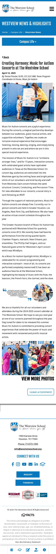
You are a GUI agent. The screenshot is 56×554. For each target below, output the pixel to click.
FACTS (42, 464)
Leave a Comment (41, 392)
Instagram (18, 464)
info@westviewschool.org (28, 448)
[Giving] (36, 550)
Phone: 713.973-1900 (28, 444)
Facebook (13, 464)
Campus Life (27, 42)
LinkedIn (36, 464)
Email (30, 464)
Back (6, 57)
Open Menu (51, 9)
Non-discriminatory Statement (27, 542)
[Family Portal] (20, 550)
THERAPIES (28, 482)
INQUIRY (28, 474)
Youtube (24, 464)
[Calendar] (12, 550)
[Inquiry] (28, 550)
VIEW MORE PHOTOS (38, 378)
